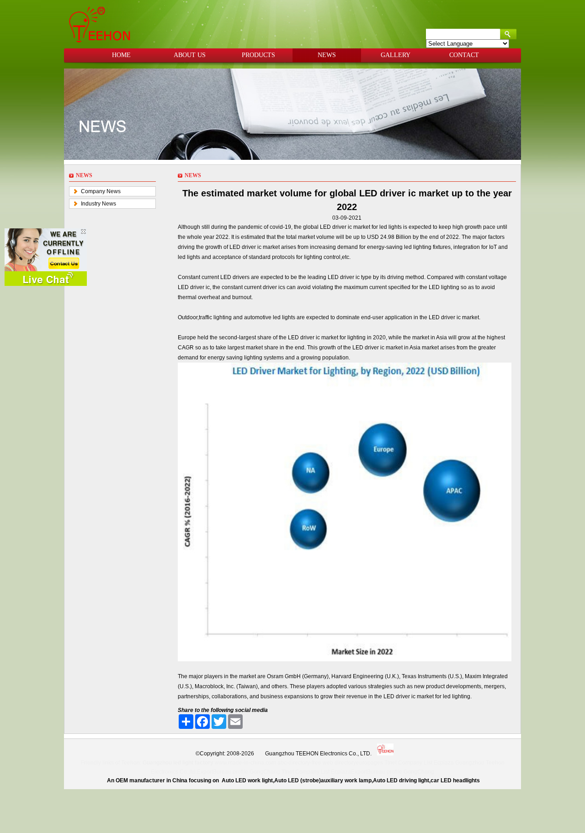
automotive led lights (269, 317)
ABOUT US (190, 55)
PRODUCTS (258, 55)
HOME (121, 55)
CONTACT (464, 55)
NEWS (327, 55)
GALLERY (395, 55)
